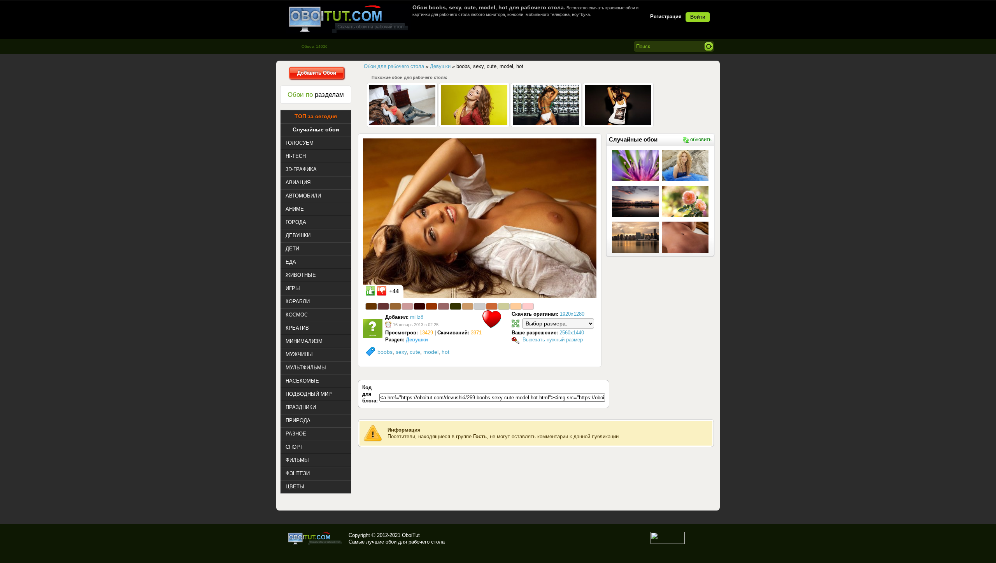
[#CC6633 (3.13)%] (492, 306)
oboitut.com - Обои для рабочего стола (348, 18)
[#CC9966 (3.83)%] (467, 306)
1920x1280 (572, 314)
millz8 (416, 317)
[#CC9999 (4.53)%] (407, 306)
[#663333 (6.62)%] (383, 306)
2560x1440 (571, 333)
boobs (385, 352)
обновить (701, 139)
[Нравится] (370, 290)
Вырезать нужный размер (553, 340)
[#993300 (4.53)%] (431, 306)
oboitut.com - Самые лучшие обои (315, 538)
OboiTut (411, 535)
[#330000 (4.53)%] (419, 306)
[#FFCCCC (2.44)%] (528, 306)
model (430, 352)
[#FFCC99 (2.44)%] (516, 306)
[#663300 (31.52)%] (371, 306)
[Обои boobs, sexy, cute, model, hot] (479, 217)
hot (445, 352)
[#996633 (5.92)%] (395, 306)
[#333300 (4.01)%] (455, 306)
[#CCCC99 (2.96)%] (504, 306)
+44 (394, 291)
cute (415, 352)
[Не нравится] (381, 290)
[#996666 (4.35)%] (443, 306)
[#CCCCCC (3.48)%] (480, 306)
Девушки (417, 340)
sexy (401, 352)
